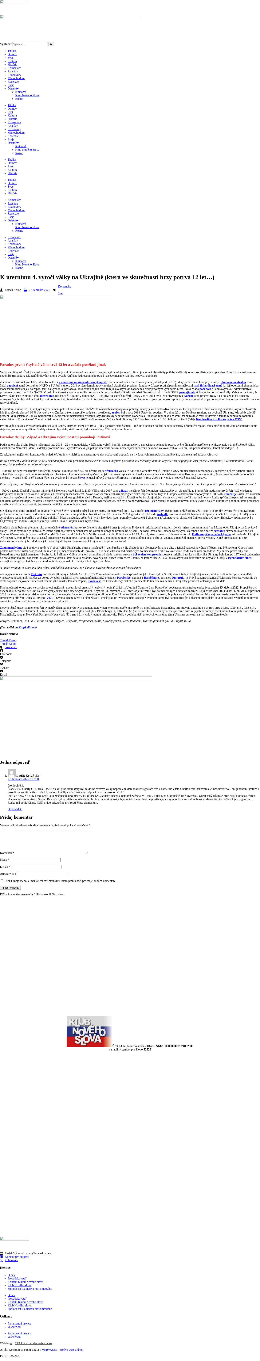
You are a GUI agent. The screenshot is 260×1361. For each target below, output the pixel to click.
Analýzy (13, 71)
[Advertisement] (114, 956)
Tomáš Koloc (8, 640)
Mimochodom (16, 78)
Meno (4, 859)
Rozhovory (14, 74)
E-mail (5, 866)
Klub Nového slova (19, 1285)
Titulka (12, 50)
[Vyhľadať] (51, 44)
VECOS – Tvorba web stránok (33, 1343)
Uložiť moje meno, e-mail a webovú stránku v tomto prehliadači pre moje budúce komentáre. (60, 881)
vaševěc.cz (14, 1327)
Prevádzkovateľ (17, 1278)
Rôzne (19, 98)
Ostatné (12, 88)
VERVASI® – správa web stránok (62, 1349)
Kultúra (12, 61)
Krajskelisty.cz (27, 627)
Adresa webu (8, 873)
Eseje (11, 85)
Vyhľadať (6, 44)
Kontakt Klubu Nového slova (25, 1281)
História (12, 64)
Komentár (7, 853)
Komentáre (14, 68)
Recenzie (13, 81)
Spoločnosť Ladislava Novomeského (30, 1288)
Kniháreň (20, 91)
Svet (10, 57)
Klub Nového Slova (27, 95)
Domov (12, 54)
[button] (130, 652)
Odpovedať (15, 809)
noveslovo (11, 647)
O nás (11, 1275)
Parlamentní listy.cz (19, 1323)
